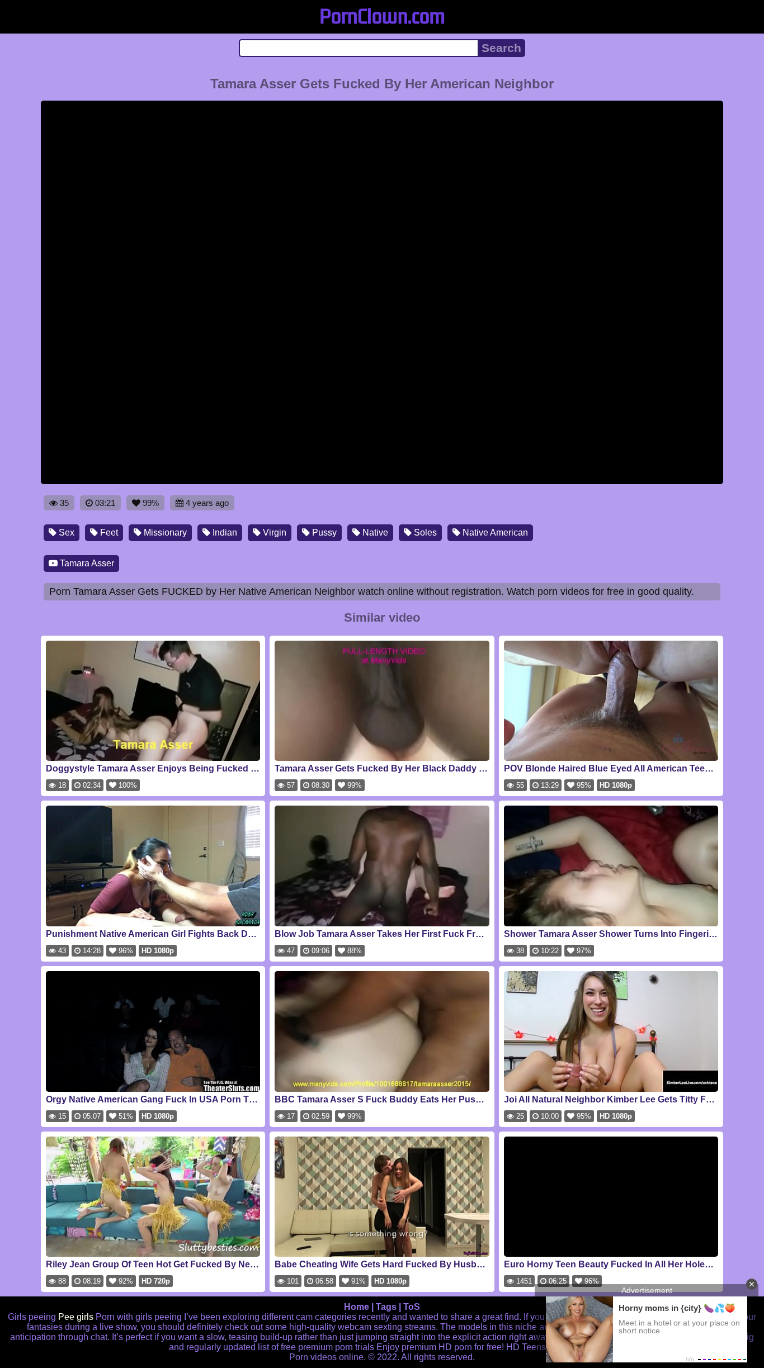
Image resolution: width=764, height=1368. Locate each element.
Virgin (273, 532)
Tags (386, 1307)
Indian (223, 532)
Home (356, 1307)
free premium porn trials (327, 1347)
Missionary (164, 532)
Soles (424, 532)
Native (374, 532)
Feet (108, 532)
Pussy (323, 532)
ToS (411, 1307)
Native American (494, 532)
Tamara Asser (86, 563)
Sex (65, 532)
